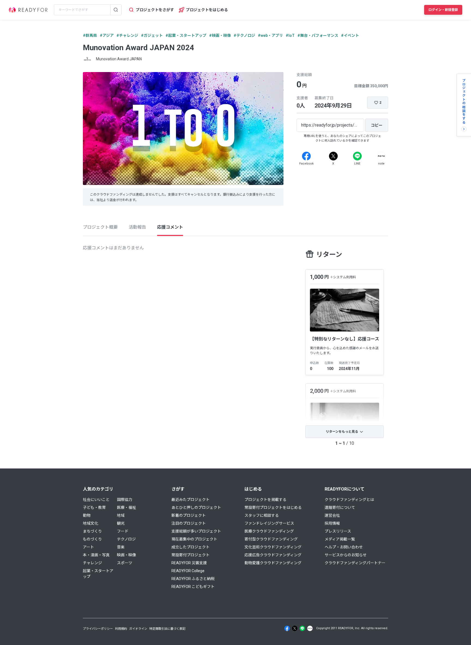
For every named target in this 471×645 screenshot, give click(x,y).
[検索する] (115, 9)
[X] (333, 156)
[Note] (381, 156)
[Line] (357, 156)
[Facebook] (306, 156)
